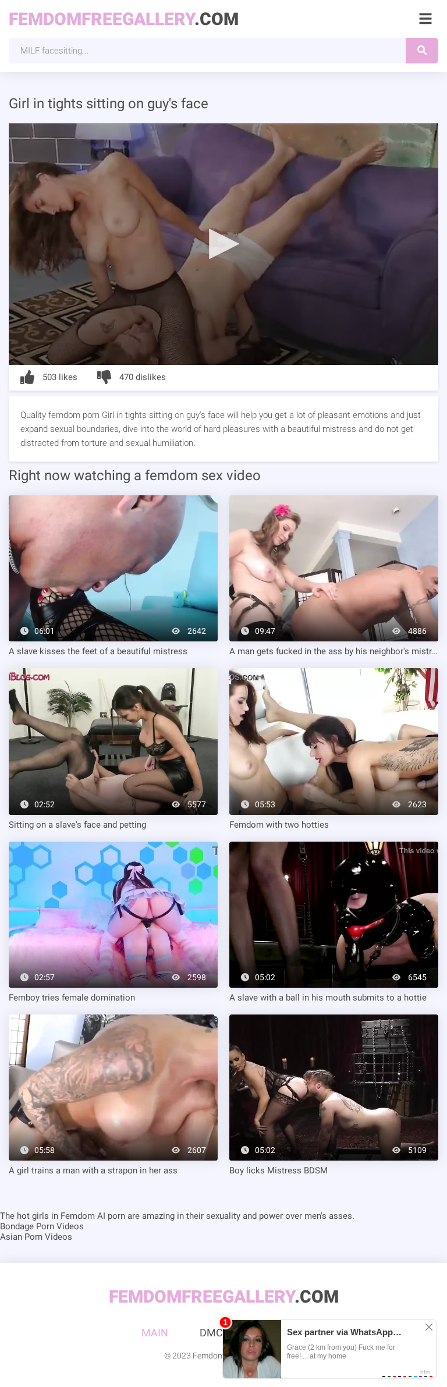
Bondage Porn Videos (42, 1226)
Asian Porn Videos (36, 1237)
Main (154, 1332)
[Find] (422, 50)
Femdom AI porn (93, 1216)
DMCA (215, 1332)
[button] (223, 243)
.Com (124, 19)
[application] (223, 244)
